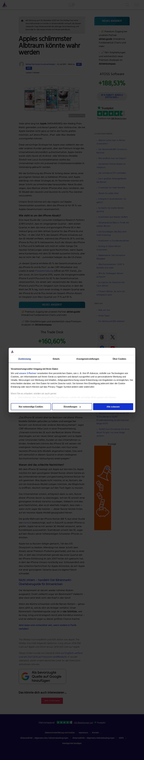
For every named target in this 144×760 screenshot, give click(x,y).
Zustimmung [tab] (24, 359)
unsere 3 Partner (27, 373)
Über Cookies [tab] (119, 359)
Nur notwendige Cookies (31, 406)
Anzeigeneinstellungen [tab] (87, 359)
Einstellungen (70, 406)
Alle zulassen (113, 406)
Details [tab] (56, 359)
